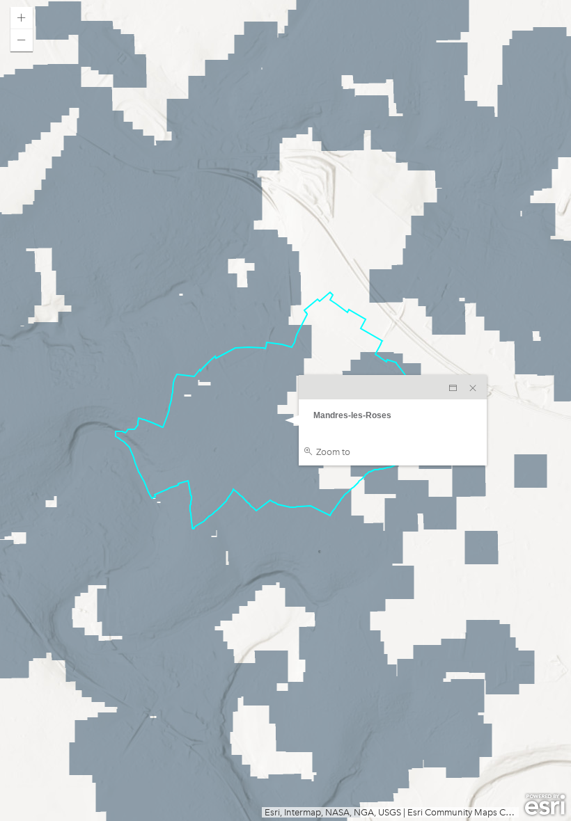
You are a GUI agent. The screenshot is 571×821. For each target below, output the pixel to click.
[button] (21, 18)
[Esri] (545, 805)
